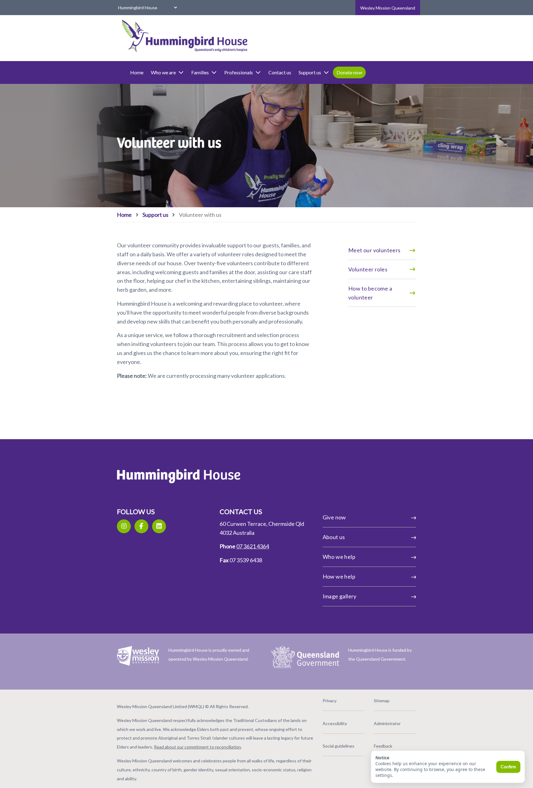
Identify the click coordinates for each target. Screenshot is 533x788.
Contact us (279, 72)
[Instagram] (124, 526)
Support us (310, 72)
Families (200, 72)
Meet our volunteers (374, 250)
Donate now (349, 72)
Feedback (383, 746)
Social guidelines (338, 746)
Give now (334, 517)
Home (136, 72)
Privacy (330, 700)
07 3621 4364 (252, 546)
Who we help (339, 556)
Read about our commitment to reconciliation (197, 746)
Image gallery (340, 596)
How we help (339, 576)
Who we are (163, 72)
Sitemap (382, 700)
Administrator (387, 723)
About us (334, 537)
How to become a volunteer (370, 293)
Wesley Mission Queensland (387, 7)
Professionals (238, 72)
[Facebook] (141, 526)
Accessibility (335, 723)
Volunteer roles (367, 269)
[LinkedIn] (159, 526)
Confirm (508, 766)
